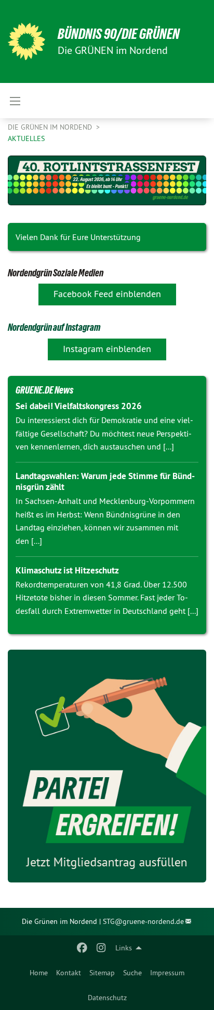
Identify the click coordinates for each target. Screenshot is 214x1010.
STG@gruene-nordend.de (143, 921)
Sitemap (102, 972)
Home (39, 972)
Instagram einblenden (107, 349)
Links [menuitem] (123, 947)
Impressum (167, 972)
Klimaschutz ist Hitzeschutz (67, 570)
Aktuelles (26, 138)
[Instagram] (101, 947)
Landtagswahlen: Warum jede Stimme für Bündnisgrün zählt (105, 481)
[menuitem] (39, 972)
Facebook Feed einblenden (107, 294)
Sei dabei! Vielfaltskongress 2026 (79, 406)
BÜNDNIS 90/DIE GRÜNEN (119, 34)
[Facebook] (82, 947)
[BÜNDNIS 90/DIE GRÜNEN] (26, 41)
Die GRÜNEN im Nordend (51, 127)
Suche (132, 972)
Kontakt (68, 972)
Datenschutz (107, 997)
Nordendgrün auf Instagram (54, 327)
